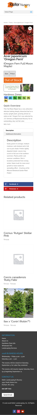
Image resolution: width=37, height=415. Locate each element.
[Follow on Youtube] (22, 411)
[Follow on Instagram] (18, 411)
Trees (11, 22)
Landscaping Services (9, 348)
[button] (30, 28)
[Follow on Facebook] (14, 411)
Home (6, 22)
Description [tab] (10, 130)
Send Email (7, 395)
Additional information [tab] (13, 134)
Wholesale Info (7, 345)
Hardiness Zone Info (8, 343)
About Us (5, 341)
